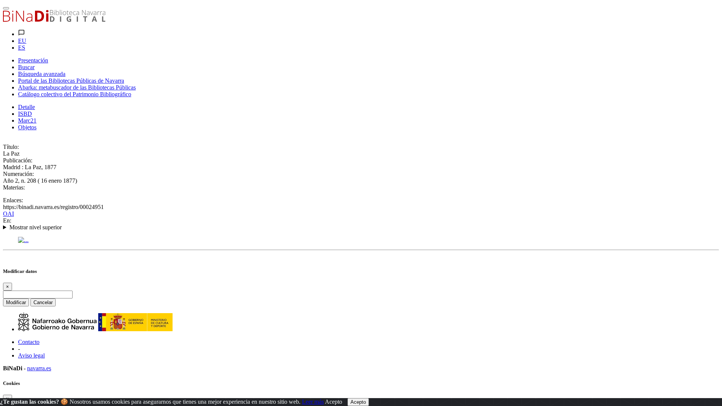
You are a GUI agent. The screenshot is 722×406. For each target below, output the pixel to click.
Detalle (26, 107)
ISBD (25, 114)
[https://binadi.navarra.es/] (54, 20)
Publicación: (17, 160)
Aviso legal (31, 355)
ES (21, 47)
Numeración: (18, 174)
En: (7, 220)
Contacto (28, 342)
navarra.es (39, 368)
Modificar (16, 302)
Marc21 (27, 120)
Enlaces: (13, 200)
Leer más (313, 401)
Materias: (14, 187)
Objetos (27, 127)
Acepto (333, 401)
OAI (8, 214)
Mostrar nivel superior (35, 227)
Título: (11, 147)
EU (22, 41)
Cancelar (43, 302)
